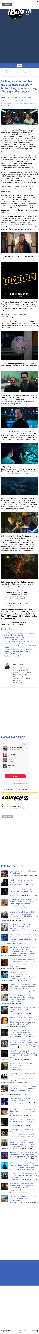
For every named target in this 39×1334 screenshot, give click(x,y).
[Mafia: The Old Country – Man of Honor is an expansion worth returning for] (4, 1066)
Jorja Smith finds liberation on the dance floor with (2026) (23, 1111)
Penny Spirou (16, 991)
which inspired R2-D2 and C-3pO (19, 473)
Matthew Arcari (7, 908)
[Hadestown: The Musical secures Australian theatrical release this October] (4, 1122)
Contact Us (33, 1331)
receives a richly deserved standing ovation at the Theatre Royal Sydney (23, 987)
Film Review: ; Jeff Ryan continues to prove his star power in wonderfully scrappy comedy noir (23, 1043)
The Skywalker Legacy (8, 106)
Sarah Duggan (16, 875)
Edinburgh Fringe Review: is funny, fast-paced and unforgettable (24, 1155)
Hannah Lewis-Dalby (9, 1148)
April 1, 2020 (17, 97)
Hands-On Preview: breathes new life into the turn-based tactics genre (23, 1175)
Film (9, 100)
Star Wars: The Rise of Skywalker (26, 103)
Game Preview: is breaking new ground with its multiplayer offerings (22, 927)
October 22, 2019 (11, 605)
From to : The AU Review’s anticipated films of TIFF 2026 (23, 1010)
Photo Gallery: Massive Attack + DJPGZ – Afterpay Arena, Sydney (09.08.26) (22, 891)
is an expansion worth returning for (21, 1066)
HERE (31, 622)
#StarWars (9, 597)
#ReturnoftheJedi (23, 595)
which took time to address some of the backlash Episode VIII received (18, 140)
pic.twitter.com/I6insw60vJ (15, 599)
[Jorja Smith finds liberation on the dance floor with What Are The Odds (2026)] (4, 1111)
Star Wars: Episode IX (8, 103)
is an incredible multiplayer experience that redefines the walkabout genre (23, 1198)
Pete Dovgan (16, 895)
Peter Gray (6, 920)
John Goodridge (17, 1103)
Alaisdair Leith (16, 1202)
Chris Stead (15, 884)
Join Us (19, 1333)
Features (4, 100)
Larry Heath (7, 97)
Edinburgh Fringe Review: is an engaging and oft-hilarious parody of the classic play (23, 1132)
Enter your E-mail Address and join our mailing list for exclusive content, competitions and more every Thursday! (14, 806)
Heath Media (22, 1331)
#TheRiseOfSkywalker (21, 597)
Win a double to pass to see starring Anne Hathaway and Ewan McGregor (23, 1032)
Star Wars (21, 100)
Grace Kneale (16, 1115)
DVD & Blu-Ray (26, 97)
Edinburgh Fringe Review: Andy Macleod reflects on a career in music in (24, 1165)
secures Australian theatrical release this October (22, 1122)
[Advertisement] (19, 41)
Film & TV (14, 100)
